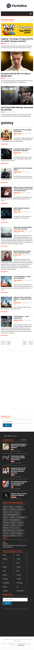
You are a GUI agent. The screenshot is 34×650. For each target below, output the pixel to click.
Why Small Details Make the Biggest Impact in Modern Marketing (19, 445)
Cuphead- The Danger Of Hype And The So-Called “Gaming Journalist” (17, 40)
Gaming (2, 78)
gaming (7, 122)
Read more (4, 144)
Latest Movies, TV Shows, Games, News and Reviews (19, 643)
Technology (19, 582)
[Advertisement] (16, 380)
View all (30, 19)
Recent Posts (8, 440)
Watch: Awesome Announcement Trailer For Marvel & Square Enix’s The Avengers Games (23, 189)
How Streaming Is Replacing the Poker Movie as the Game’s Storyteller (19, 483)
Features (3, 43)
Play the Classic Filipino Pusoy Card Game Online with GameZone (18, 457)
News (19, 152)
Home (5, 436)
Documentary (20, 590)
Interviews (13, 497)
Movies (15, 133)
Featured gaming (7, 19)
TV (3, 563)
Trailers (18, 559)
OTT (18, 586)
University (5, 590)
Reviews (19, 133)
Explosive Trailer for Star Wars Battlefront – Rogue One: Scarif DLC (23, 299)
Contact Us (5, 544)
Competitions (6, 582)
